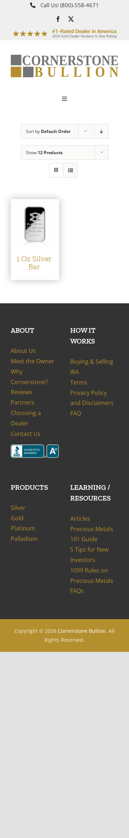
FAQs (77, 591)
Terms (78, 382)
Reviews (21, 392)
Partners (22, 402)
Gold (17, 518)
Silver (18, 508)
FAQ (75, 413)
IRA (74, 372)
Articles (80, 518)
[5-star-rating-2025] (64, 30)
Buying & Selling (91, 361)
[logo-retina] (64, 57)
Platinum (23, 528)
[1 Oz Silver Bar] (35, 204)
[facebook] (58, 19)
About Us (23, 351)
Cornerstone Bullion (82, 630)
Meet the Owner (32, 361)
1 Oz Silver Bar (34, 262)
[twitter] (71, 19)
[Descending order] (102, 131)
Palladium (24, 539)
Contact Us (25, 434)
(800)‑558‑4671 (79, 5)
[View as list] (70, 170)
